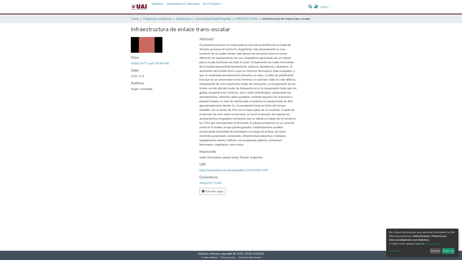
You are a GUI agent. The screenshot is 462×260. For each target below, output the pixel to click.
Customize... (395, 251)
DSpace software (209, 254)
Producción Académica (157, 19)
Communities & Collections (183, 4)
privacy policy (432, 243)
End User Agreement (250, 257)
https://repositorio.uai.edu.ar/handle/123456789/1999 (233, 170)
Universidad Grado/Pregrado (213, 19)
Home (135, 19)
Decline (435, 251)
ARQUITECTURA (247, 19)
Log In (324, 7)
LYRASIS (258, 254)
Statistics (158, 4)
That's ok (448, 251)
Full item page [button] (214, 191)
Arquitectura (183, 19)
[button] (316, 7)
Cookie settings (209, 257)
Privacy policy (228, 257)
